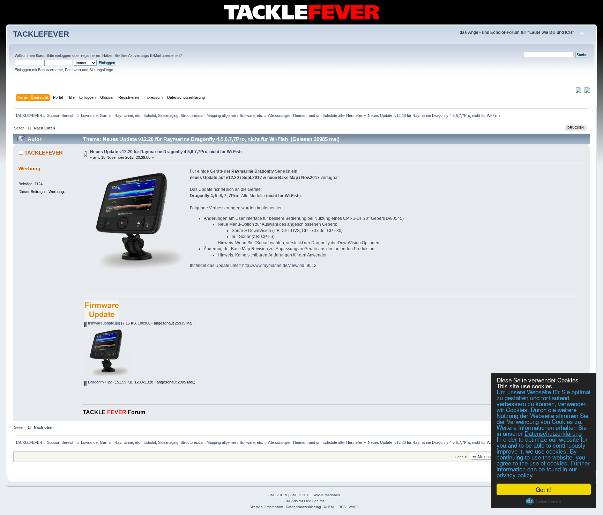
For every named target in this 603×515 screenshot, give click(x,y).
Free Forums (314, 501)
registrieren (90, 55)
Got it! (544, 489)
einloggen (63, 55)
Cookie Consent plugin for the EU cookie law (543, 501)
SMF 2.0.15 (277, 495)
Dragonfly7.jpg (99, 382)
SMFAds (291, 501)
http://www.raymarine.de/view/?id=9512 (279, 265)
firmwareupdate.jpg (103, 323)
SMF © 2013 (300, 495)
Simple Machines (326, 495)
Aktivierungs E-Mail (144, 55)
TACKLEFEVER (41, 34)
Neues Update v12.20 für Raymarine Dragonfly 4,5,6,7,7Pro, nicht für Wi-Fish (165, 151)
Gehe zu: (462, 457)
